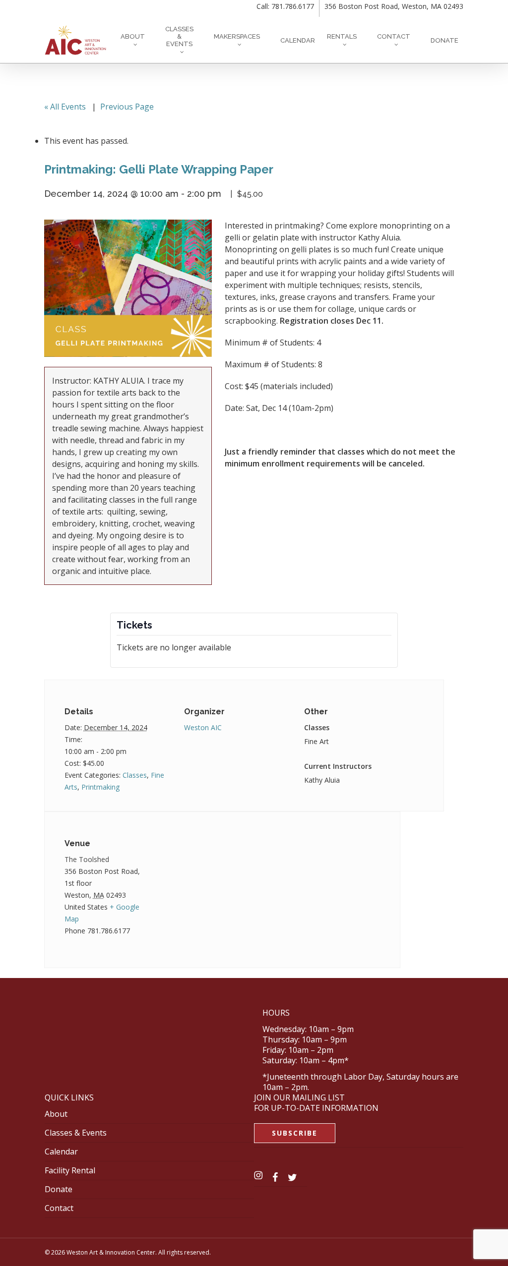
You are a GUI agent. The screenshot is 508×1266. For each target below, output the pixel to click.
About (56, 1113)
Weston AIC (203, 727)
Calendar (61, 1151)
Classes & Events (76, 1132)
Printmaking (100, 787)
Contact (59, 1208)
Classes (135, 775)
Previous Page (127, 106)
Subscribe (295, 1133)
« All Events (65, 106)
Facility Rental (70, 1170)
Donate (58, 1189)
